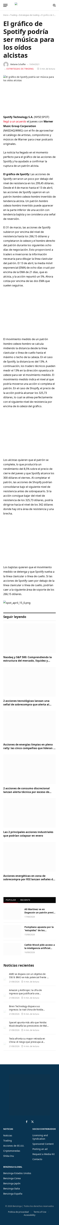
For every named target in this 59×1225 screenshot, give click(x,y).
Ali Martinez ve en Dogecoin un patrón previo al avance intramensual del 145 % (39, 914)
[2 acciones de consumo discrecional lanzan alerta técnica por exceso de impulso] (29, 769)
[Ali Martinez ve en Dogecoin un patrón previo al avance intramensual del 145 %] (12, 913)
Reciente (25, 899)
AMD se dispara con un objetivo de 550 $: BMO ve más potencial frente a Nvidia (28, 977)
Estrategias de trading (29, 15)
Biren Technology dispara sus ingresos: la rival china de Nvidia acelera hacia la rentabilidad (26, 1009)
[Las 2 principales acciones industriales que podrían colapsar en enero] (29, 813)
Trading (13, 15)
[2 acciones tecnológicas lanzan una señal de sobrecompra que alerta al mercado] (29, 682)
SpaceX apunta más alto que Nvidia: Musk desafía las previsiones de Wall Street (28, 1026)
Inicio (5, 15)
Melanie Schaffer (18, 64)
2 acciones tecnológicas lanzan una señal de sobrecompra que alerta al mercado (26, 704)
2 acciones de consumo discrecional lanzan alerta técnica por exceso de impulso (26, 792)
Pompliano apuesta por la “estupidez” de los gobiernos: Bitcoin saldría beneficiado (39, 931)
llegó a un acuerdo (15, 121)
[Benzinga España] (29, 5)
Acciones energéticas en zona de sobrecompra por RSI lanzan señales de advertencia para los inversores (28, 879)
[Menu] (5, 5)
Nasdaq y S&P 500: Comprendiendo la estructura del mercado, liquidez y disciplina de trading (27, 660)
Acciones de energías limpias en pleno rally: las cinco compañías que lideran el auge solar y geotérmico (29, 748)
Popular (11, 899)
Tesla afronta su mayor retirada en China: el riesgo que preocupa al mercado (27, 1042)
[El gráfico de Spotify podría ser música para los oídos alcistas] (29, 92)
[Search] (54, 5)
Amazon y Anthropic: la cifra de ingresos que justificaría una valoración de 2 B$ (25, 993)
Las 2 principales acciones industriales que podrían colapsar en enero (28, 833)
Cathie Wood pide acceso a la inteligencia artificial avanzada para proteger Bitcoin (39, 949)
